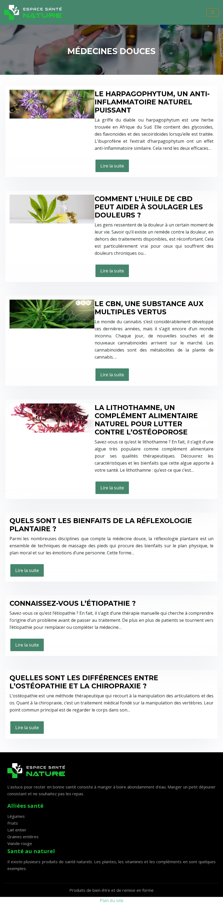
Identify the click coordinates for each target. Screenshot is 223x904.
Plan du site (111, 900)
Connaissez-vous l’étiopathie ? (73, 603)
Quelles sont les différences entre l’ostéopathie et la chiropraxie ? (84, 682)
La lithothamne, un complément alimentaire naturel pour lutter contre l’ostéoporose (146, 419)
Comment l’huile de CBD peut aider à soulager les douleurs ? (149, 207)
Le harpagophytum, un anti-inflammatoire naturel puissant (152, 102)
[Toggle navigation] (212, 12)
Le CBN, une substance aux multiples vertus (149, 308)
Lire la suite (112, 166)
